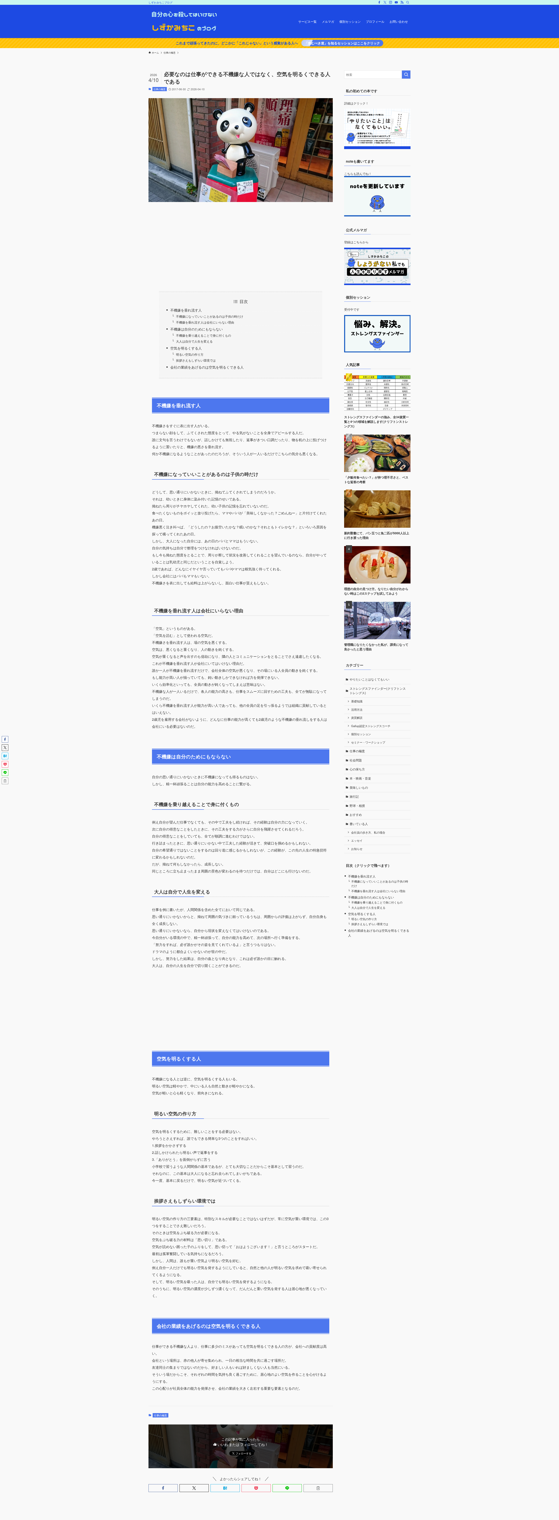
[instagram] (390, 2)
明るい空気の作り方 (190, 354)
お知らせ (356, 849)
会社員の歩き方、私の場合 (368, 832)
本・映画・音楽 (360, 778)
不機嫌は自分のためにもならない (196, 329)
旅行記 (354, 796)
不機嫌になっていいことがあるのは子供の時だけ (209, 316)
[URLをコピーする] (318, 1488)
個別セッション (361, 734)
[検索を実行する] (406, 74)
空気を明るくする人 (186, 348)
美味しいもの (359, 787)
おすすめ (356, 814)
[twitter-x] (385, 2)
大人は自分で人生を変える (194, 341)
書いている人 (359, 824)
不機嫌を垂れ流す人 (186, 310)
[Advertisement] (240, 246)
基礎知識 (356, 701)
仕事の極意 (160, 89)
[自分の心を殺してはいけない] (183, 21)
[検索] (408, 2)
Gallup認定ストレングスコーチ (370, 726)
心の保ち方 (357, 769)
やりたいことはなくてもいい (369, 679)
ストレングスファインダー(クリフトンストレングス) (378, 690)
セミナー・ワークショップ (368, 742)
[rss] (402, 2)
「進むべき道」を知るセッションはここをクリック (342, 43)
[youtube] (396, 2)
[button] (163, 1488)
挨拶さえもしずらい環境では (196, 360)
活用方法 (356, 710)
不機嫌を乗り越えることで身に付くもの (203, 335)
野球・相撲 (357, 805)
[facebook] (379, 2)
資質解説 (356, 718)
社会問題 (356, 760)
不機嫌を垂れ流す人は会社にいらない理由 (205, 322)
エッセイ (356, 841)
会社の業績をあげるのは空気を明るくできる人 (207, 367)
